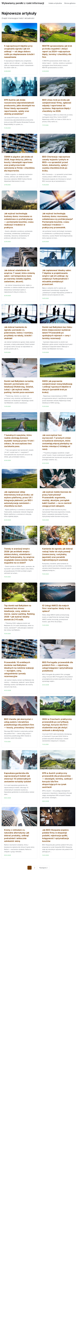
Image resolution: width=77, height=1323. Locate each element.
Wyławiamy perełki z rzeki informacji (23, 3)
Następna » (43, 868)
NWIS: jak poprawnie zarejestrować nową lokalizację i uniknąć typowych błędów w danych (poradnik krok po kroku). (57, 387)
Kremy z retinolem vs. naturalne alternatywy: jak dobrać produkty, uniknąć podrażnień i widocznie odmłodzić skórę (16, 835)
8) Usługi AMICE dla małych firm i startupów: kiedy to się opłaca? (56, 608)
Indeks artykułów (55, 3)
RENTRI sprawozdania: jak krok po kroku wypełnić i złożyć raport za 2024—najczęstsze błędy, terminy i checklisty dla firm (57, 51)
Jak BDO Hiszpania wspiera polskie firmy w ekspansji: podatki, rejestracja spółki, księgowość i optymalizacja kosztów (55, 835)
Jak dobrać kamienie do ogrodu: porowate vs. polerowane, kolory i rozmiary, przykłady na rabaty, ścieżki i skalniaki (18, 333)
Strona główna (69, 3)
